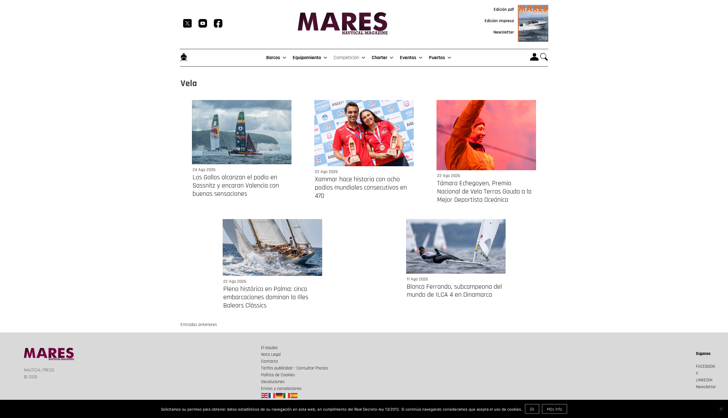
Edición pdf (504, 10)
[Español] (294, 395)
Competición (346, 57)
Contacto (269, 361)
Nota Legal (271, 354)
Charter (379, 57)
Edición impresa (499, 21)
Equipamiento (307, 57)
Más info (554, 409)
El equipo (269, 348)
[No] (721, 409)
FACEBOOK (705, 366)
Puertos (437, 57)
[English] (264, 395)
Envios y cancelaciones (281, 389)
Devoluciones (273, 382)
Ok (532, 409)
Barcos (273, 57)
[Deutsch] (279, 395)
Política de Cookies (278, 375)
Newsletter (503, 32)
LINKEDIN (704, 380)
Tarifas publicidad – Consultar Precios (294, 368)
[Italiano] (287, 395)
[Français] (272, 395)
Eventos (408, 57)
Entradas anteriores (199, 325)
